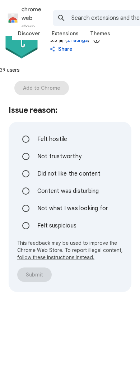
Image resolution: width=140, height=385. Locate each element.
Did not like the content (69, 173)
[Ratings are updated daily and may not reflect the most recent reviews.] (96, 40)
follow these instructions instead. (55, 257)
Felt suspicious (56, 225)
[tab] (29, 33)
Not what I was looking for (72, 208)
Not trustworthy (59, 156)
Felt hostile (52, 139)
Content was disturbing (68, 191)
